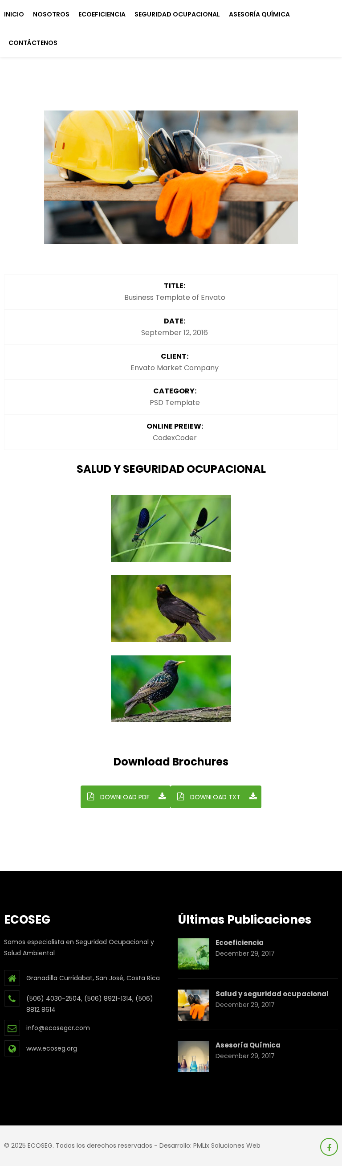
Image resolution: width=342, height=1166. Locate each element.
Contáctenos (32, 42)
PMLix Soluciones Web (227, 1145)
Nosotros (51, 14)
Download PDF (124, 797)
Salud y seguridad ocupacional (272, 993)
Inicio (14, 14)
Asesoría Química (259, 14)
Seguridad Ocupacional (177, 14)
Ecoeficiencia (102, 14)
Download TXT (214, 797)
